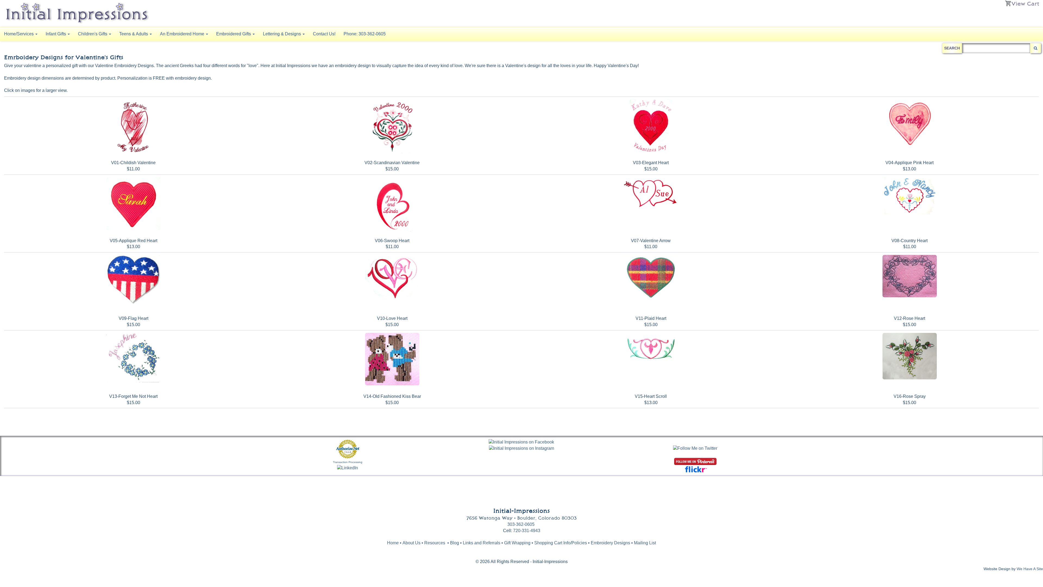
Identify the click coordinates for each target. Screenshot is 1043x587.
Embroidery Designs (610, 543)
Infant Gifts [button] (56, 34)
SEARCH (952, 48)
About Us (411, 543)
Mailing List (645, 543)
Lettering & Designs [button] (282, 34)
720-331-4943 (526, 530)
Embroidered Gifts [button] (234, 34)
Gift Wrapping (517, 543)
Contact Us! (324, 34)
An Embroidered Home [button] (182, 34)
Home (393, 543)
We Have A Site (1030, 569)
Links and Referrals (481, 543)
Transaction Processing (347, 462)
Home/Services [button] (19, 34)
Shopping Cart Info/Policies (560, 543)
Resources (434, 543)
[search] (1035, 48)
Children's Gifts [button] (93, 34)
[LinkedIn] (347, 468)
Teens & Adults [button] (134, 34)
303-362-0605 (521, 524)
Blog (455, 543)
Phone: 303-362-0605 (365, 34)
